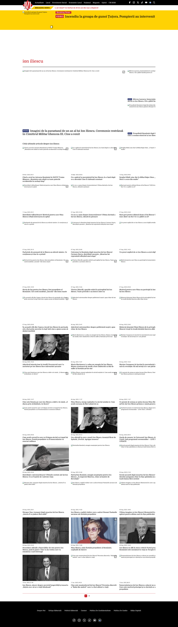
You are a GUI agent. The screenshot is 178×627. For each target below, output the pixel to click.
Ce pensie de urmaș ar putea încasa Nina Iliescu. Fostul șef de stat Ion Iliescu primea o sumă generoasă (141, 403)
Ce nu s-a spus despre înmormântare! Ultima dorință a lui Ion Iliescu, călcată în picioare (93, 216)
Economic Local (75, 3)
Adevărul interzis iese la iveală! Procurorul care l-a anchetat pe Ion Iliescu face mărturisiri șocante (43, 365)
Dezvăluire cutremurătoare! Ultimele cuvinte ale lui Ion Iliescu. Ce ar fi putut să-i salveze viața (45, 476)
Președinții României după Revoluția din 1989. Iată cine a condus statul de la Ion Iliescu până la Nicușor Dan (151, 134)
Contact (84, 611)
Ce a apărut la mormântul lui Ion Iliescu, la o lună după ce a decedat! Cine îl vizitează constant (93, 178)
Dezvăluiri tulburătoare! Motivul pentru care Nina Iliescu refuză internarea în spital (43, 216)
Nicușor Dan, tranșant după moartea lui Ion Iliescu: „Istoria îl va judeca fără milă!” (43, 513)
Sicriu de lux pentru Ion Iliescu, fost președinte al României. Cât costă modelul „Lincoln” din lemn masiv (45, 291)
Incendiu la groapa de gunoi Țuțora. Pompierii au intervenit (105, 16)
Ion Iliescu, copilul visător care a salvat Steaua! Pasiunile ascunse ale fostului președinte (94, 513)
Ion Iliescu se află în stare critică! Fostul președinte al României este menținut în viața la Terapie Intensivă (141, 549)
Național (87, 3)
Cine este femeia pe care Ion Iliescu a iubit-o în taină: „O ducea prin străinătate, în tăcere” (45, 403)
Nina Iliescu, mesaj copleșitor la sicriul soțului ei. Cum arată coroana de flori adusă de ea (93, 403)
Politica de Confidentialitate (100, 611)
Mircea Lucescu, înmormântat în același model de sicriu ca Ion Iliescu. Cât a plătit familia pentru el (151, 100)
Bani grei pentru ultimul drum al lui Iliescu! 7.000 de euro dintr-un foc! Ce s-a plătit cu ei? (140, 216)
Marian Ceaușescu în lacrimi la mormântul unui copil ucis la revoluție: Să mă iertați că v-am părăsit (141, 365)
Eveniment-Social (59, 3)
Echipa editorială (55, 611)
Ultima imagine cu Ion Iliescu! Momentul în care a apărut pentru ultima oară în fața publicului (139, 513)
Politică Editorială (71, 611)
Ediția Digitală (136, 611)
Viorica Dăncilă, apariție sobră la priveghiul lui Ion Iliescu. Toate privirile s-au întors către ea (91, 291)
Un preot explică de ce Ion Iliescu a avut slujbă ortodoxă (142, 252)
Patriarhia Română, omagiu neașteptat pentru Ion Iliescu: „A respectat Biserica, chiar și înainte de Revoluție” (91, 477)
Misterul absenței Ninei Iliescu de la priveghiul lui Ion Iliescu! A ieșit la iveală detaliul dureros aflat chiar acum (142, 328)
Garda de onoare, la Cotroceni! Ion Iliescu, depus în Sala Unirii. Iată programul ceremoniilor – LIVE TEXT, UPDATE (142, 439)
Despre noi (41, 611)
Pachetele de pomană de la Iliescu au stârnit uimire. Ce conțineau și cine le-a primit (45, 253)
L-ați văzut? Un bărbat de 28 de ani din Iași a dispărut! (76, 8)
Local (48, 3)
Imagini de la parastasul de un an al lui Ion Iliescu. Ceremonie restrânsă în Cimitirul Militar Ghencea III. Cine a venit (73, 132)
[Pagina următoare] (92, 595)
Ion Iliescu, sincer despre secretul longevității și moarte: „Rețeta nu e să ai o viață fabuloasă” (45, 586)
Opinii (104, 3)
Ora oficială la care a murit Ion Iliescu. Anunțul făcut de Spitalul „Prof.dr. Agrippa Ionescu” (93, 438)
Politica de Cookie (120, 611)
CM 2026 (112, 3)
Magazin (96, 3)
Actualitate (39, 3)
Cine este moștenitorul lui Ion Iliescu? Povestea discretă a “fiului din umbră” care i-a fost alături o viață (94, 586)
